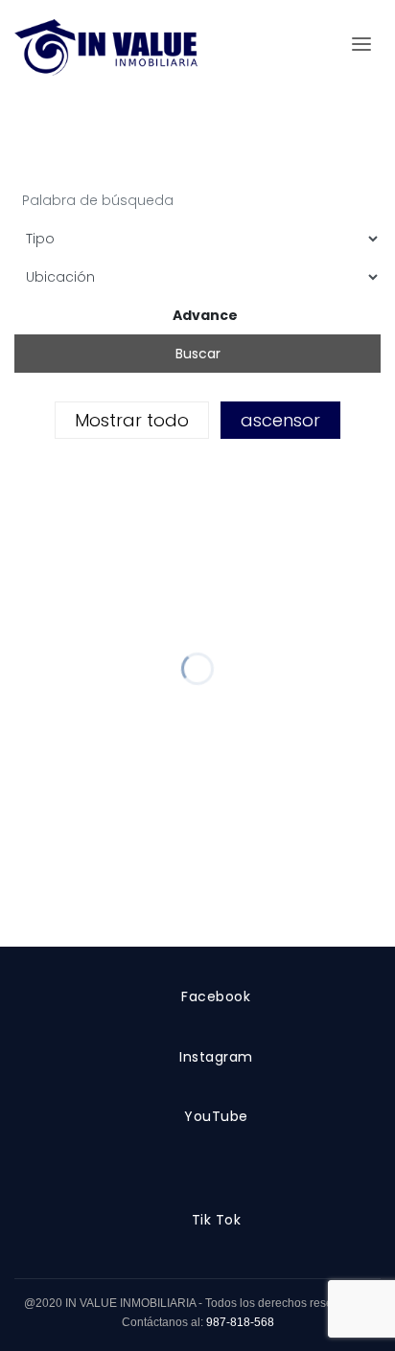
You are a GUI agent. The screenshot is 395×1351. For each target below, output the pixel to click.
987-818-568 (240, 1322)
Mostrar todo (132, 420)
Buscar (198, 353)
